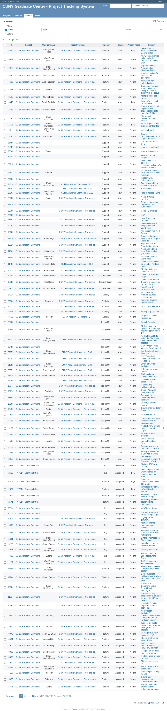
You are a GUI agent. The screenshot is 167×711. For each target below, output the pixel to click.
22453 (11, 347)
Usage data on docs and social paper (150, 652)
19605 (11, 232)
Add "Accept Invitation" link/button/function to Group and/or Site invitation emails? (150, 615)
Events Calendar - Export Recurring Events (149, 555)
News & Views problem (147, 198)
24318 (11, 295)
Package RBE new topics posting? (149, 634)
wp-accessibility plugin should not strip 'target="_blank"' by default (151, 597)
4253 (10, 447)
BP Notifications (148, 414)
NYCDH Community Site (28, 465)
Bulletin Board (147, 130)
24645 (11, 164)
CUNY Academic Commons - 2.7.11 (77, 184)
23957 (11, 188)
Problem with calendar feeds (147, 179)
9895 (10, 615)
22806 (11, 330)
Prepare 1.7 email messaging (149, 317)
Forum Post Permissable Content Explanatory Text (150, 459)
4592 (10, 441)
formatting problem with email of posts (149, 184)
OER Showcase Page (150, 306)
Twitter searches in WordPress (149, 257)
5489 (10, 75)
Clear (17, 39)
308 (10, 136)
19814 (11, 375)
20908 (11, 276)
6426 (10, 668)
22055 (11, 352)
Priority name (134, 45)
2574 (10, 495)
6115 (10, 673)
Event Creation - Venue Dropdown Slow (149, 441)
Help (17, 1)
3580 (10, 97)
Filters (9, 26)
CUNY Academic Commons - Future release (77, 51)
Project (28, 45)
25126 (11, 508)
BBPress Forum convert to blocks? (149, 375)
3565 (10, 288)
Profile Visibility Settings (148, 434)
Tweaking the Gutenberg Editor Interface (148, 397)
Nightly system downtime (147, 518)
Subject (151, 45)
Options (10, 34)
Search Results (148, 322)
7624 (10, 414)
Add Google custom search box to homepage (150, 501)
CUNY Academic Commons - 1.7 (77, 317)
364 (10, 130)
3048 (10, 102)
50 (67, 696)
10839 (11, 270)
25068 (11, 151)
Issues (28, 16)
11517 (11, 597)
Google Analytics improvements (148, 391)
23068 (11, 322)
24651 (11, 156)
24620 (11, 179)
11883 (11, 251)
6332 (10, 59)
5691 (10, 539)
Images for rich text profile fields (149, 102)
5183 (10, 421)
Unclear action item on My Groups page (150, 513)
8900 (10, 645)
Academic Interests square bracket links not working (150, 532)
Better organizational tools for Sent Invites (150, 125)
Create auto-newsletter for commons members (150, 679)
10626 (11, 481)
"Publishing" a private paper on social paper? (150, 428)
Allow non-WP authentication (147, 82)
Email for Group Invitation (148, 365)
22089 (11, 211)
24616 (11, 184)
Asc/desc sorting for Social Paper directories (149, 75)
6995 (10, 525)
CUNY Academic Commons (27, 51)
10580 (11, 404)
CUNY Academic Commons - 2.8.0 (77, 188)
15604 (11, 587)
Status (10, 29)
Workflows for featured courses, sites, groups (148, 294)
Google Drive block (149, 211)
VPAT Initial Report (149, 508)
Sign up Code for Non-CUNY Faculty (149, 245)
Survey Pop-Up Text (150, 312)
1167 (10, 118)
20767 (11, 226)
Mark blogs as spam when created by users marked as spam (150, 473)
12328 (11, 245)
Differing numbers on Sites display (150, 539)
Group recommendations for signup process (150, 136)
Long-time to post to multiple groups (150, 544)
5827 (10, 533)
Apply (8, 39)
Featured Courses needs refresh (149, 301)
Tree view (160, 21)
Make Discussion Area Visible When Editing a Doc (149, 50)
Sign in (161, 1)
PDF (162, 703)
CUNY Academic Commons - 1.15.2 (77, 264)
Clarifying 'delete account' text (148, 380)
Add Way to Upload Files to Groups (149, 495)
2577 (10, 489)
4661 (10, 549)
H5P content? (147, 188)
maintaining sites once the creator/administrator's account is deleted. (151, 164)
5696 (10, 687)
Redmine (75, 709)
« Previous (9, 696)
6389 (10, 51)
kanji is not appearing (150, 193)
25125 (11, 513)
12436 (11, 519)
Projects (11, 1)
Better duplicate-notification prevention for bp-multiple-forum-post (151, 577)
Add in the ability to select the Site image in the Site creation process (150, 339)
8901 (10, 639)
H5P (143, 215)
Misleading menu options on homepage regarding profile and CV (150, 329)
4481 (10, 89)
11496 (11, 264)
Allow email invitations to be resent (148, 118)
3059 (10, 459)
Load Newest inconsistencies (148, 288)
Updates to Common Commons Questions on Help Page (150, 282)
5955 (10, 679)
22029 (11, 215)
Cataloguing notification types (148, 386)
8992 (10, 465)
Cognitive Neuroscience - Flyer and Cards (150, 481)
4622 (10, 435)
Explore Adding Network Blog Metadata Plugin (148, 68)
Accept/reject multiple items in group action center (150, 568)
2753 (10, 110)
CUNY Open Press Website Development (151, 347)
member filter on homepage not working (148, 525)
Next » (35, 696)
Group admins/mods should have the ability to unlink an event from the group (150, 89)
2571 (10, 502)
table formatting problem (148, 219)
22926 (11, 204)
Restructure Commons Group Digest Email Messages (148, 587)
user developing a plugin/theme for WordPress (149, 225)
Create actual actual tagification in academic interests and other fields (150, 109)
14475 (11, 306)
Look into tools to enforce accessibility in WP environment (150, 645)
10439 (11, 409)
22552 (11, 339)
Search (106, 6)
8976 (10, 634)
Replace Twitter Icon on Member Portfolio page (150, 264)
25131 (11, 147)
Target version (77, 45)
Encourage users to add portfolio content (150, 447)
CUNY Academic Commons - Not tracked (77, 198)
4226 (10, 453)
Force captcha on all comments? (150, 667)
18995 (11, 381)
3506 (10, 317)
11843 (11, 397)
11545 (11, 258)
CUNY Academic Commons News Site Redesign (150, 358)
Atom (152, 703)
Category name (49, 45)
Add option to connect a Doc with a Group (150, 452)
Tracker (106, 45)
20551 (11, 370)
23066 (11, 301)
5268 (10, 544)
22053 (11, 358)
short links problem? (150, 147)
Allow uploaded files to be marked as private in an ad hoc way (150, 59)
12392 (11, 282)
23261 (11, 193)
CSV (157, 703)
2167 (10, 562)
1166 (10, 125)
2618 (10, 473)
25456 (11, 143)
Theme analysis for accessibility (149, 639)
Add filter (127, 29)
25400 (11, 569)
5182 (10, 428)
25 (64, 696)
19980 (11, 577)
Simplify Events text (149, 549)
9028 (10, 626)
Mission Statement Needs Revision (149, 270)
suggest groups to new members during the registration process (150, 626)
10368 (11, 605)
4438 (10, 556)
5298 (10, 312)
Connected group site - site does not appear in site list (150, 238)
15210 (11, 391)
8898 (10, 652)
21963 (11, 219)
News (37, 16)
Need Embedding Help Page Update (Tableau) (149, 251)
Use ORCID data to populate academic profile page (149, 605)
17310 (11, 238)
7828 (10, 662)
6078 (10, 68)
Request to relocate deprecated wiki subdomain (149, 204)
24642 (11, 173)
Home (4, 1)
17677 (11, 386)
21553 (11, 365)
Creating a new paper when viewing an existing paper (150, 420)
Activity (18, 16)
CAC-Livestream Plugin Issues (148, 562)
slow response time (149, 151)
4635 (10, 82)
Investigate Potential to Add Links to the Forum (150, 489)
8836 (10, 657)
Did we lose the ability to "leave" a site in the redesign (150, 172)
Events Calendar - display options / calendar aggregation (150, 686)
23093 (11, 198)
